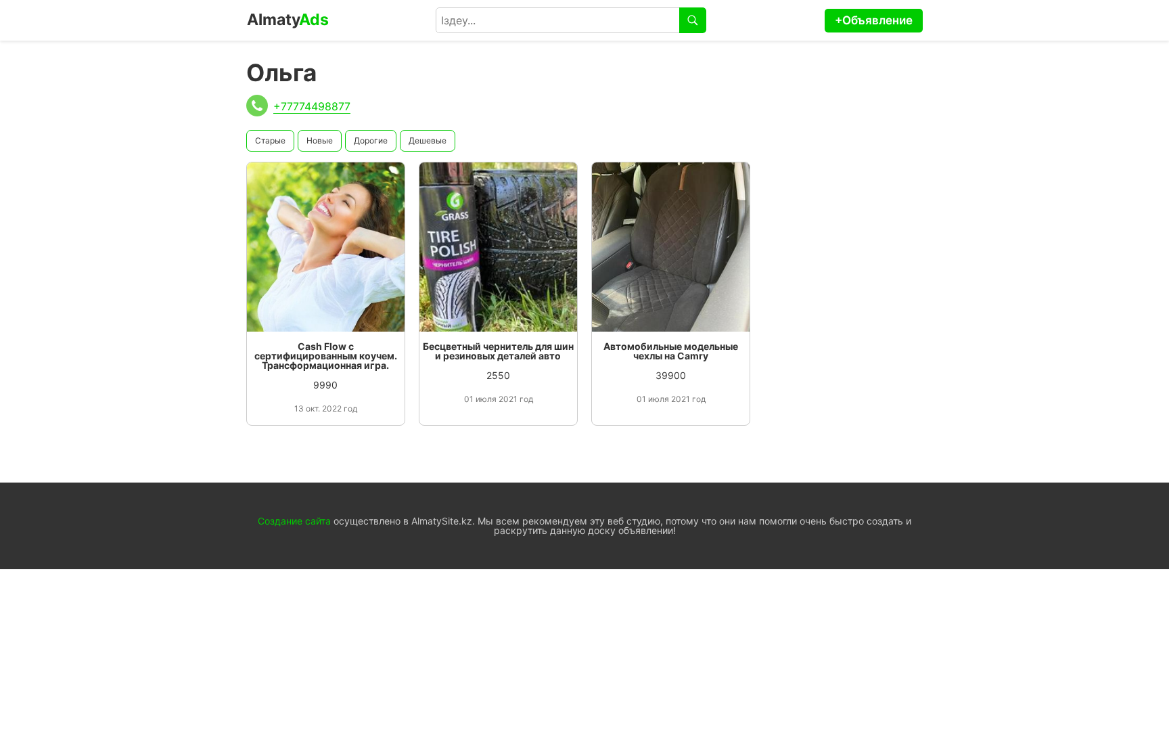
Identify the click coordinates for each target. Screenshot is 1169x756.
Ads (288, 19)
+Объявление (874, 20)
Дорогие (371, 140)
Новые (319, 140)
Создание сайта (294, 521)
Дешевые (427, 140)
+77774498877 (311, 106)
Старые (270, 140)
